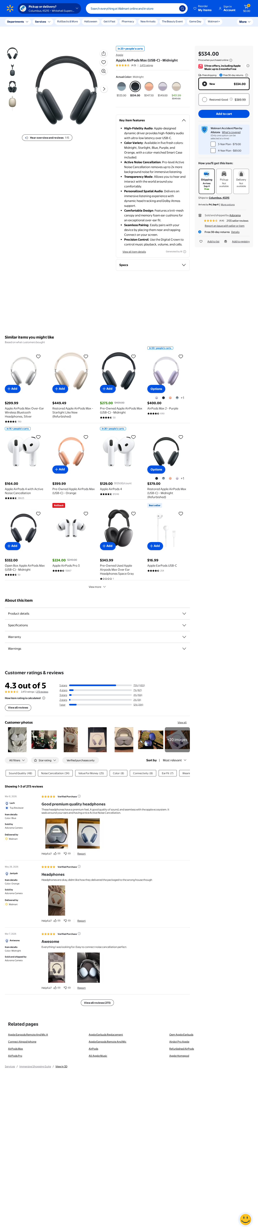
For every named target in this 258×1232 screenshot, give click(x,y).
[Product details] (184, 613)
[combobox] (137, 8)
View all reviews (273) (97, 1002)
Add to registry (241, 241)
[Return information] (245, 75)
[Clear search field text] (173, 8)
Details (235, 232)
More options (228, 204)
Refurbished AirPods (181, 1048)
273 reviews (42, 691)
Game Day (195, 21)
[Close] (74, 21)
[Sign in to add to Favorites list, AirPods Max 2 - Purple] (181, 356)
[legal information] (230, 60)
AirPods (93, 1048)
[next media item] (104, 89)
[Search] (182, 8)
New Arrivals (147, 21)
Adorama (235, 215)
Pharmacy (128, 21)
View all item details (134, 251)
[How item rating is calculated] (43, 698)
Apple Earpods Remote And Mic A (28, 1034)
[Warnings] (184, 648)
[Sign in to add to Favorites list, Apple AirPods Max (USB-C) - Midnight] (103, 62)
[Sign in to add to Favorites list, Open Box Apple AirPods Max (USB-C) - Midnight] (38, 513)
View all (182, 722)
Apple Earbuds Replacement (106, 1034)
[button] (203, 8)
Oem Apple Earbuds (181, 1034)
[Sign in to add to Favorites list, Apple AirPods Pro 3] (86, 513)
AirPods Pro (15, 1055)
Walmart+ (214, 21)
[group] (134, 65)
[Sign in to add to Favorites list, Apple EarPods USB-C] (181, 513)
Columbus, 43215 (219, 197)
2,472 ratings (146, 65)
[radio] (121, 89)
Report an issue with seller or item (224, 225)
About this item (19, 600)
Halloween (90, 21)
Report (81, 853)
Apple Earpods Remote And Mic (107, 1041)
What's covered (231, 132)
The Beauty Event (172, 21)
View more (95, 586)
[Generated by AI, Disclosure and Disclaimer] (184, 251)
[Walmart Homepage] (10, 8)
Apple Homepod (179, 1055)
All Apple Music (98, 1055)
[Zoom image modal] (103, 71)
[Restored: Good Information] (231, 99)
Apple (119, 54)
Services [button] (40, 21)
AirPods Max (15, 1048)
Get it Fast (109, 21)
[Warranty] (184, 637)
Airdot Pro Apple (179, 1041)
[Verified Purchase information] (79, 796)
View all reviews (18, 707)
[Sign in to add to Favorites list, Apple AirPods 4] (133, 437)
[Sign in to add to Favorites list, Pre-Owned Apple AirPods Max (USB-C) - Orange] (86, 437)
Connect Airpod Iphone (22, 1041)
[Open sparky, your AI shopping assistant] (245, 1219)
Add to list (213, 241)
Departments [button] (15, 21)
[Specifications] (184, 625)
